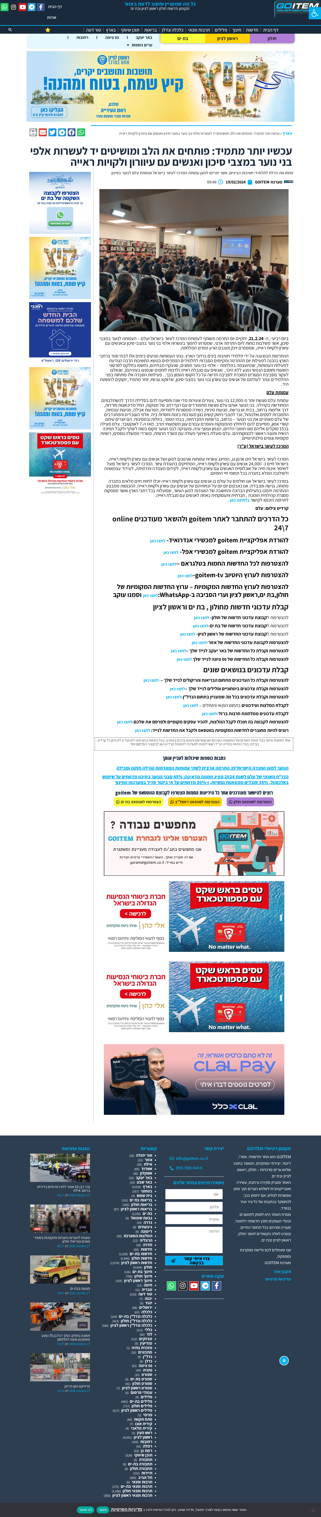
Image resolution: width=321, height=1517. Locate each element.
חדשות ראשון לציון (136, 1262)
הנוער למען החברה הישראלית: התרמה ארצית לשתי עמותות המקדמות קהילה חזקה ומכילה (203, 768)
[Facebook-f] (41, 7)
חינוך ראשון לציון (138, 1280)
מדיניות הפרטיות (126, 1509)
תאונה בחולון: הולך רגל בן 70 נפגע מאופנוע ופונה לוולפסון (66, 1337)
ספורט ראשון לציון (137, 1388)
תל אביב (145, 1477)
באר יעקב (144, 37)
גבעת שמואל (141, 1218)
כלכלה (146, 1311)
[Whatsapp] (4, 7)
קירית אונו (143, 1423)
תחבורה (145, 1459)
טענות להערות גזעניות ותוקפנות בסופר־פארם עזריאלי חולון (61, 1239)
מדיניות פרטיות (278, 1279)
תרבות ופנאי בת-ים (136, 1486)
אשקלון (146, 1173)
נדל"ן (147, 1356)
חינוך (236, 30)
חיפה (148, 1285)
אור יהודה (144, 1155)
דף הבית (55, 6)
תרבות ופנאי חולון (137, 1490)
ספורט (146, 1374)
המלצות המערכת (138, 1235)
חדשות (252, 30)
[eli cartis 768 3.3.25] (194, 1113)
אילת (148, 1164)
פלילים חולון (142, 1405)
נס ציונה (112, 37)
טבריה (147, 1289)
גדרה (148, 1222)
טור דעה (93, 30)
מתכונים (145, 1352)
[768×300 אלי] (194, 950)
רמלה (147, 1446)
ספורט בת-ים (141, 1379)
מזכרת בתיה (142, 1347)
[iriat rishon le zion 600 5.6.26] (60, 297)
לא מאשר (85, 1510)
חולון (272, 38)
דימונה (146, 1231)
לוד (149, 1334)
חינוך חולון (143, 1276)
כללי (148, 1329)
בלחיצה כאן (239, 500)
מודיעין (146, 1343)
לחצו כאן (157, 541)
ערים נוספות (142, 45)
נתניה (147, 1370)
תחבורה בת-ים (140, 1464)
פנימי (147, 1414)
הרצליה (146, 1240)
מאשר (103, 1510)
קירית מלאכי (141, 1428)
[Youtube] (23, 7)
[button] (315, 13)
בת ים (182, 38)
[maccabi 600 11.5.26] (60, 362)
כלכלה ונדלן (172, 30)
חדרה (147, 1244)
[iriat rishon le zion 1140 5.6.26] (160, 120)
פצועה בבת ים (80, 1288)
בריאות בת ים (141, 1200)
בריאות (150, 30)
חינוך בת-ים (142, 1271)
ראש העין (144, 1432)
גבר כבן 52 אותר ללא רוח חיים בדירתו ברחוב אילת (63, 1188)
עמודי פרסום (141, 1392)
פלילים (221, 30)
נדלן (148, 1361)
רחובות (82, 37)
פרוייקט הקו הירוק (77, 1386)
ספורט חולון (142, 1383)
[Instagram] (14, 7)
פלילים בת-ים (141, 1401)
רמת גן (146, 1450)
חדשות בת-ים (141, 1253)
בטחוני (146, 1191)
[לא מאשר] (313, 1510)
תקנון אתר (282, 1272)
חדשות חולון (142, 1258)
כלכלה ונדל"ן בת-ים (135, 1316)
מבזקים (145, 1338)
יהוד (148, 1303)
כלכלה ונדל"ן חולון (136, 1320)
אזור (148, 1159)
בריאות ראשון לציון (136, 1209)
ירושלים (145, 1307)
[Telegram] (32, 7)
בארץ (111, 30)
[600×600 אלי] (60, 492)
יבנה (148, 1298)
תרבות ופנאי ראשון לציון (132, 1495)
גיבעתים (145, 1226)
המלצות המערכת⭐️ (63, 30)
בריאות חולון (141, 1204)
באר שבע (144, 1182)
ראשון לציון (227, 38)
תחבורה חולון (141, 1468)
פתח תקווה (143, 1419)
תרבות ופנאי (199, 30)
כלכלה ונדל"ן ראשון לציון (131, 1325)
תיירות (146, 1473)
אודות (51, 17)
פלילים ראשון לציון (136, 1410)
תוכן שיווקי (130, 30)
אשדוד (146, 1168)
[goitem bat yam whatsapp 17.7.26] (60, 232)
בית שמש (144, 1195)
